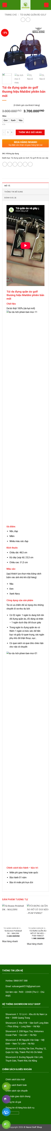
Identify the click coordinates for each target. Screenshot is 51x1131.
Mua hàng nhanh (10, 941)
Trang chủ (11, 14)
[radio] (6, 120)
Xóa (3, 124)
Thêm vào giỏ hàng (30, 132)
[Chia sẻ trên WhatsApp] (4, 164)
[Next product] (23, 19)
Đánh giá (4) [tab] (10, 198)
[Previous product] (28, 19)
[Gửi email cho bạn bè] (20, 164)
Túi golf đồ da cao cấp (39, 158)
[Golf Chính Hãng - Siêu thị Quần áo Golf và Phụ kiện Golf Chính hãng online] (25, 5)
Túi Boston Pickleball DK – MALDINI (13, 932)
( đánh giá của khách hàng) (27, 105)
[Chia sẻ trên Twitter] (15, 164)
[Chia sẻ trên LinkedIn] (30, 164)
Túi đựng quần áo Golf (33, 14)
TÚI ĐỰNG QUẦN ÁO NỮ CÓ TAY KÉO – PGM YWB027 (37, 933)
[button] (4, 5)
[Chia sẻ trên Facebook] (10, 164)
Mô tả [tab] (7, 186)
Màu (4, 116)
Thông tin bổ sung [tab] (13, 192)
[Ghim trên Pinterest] (25, 164)
